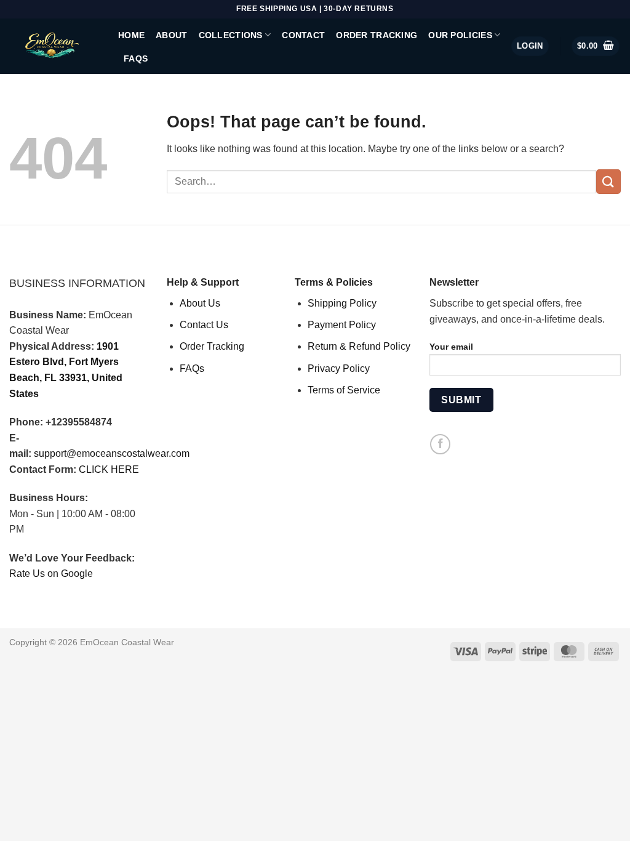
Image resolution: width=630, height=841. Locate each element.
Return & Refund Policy (359, 346)
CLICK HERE (109, 469)
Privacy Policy (339, 368)
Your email (451, 347)
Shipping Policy (342, 303)
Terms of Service (344, 390)
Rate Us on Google (51, 573)
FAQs (136, 58)
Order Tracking (376, 35)
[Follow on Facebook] (440, 444)
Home (131, 35)
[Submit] (608, 181)
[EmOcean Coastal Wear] (54, 46)
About (171, 35)
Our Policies (460, 35)
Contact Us (204, 325)
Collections (231, 35)
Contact (303, 35)
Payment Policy (342, 325)
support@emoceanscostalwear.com (111, 453)
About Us (200, 303)
